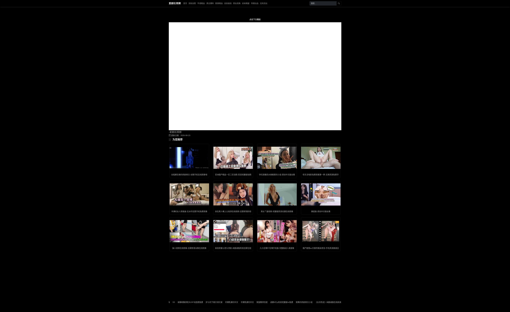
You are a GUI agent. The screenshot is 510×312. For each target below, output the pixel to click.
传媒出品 (254, 3)
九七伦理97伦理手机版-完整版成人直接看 (277, 248)
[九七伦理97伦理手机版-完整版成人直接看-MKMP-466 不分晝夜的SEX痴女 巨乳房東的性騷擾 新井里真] (277, 231)
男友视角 (237, 3)
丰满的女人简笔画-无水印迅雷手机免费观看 (189, 211)
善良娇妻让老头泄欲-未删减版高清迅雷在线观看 (235, 248)
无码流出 (263, 3)
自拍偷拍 (228, 3)
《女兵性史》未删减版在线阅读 (315, 302)
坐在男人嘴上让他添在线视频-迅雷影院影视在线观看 (236, 211)
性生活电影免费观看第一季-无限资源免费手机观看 (323, 175)
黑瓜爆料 (210, 3)
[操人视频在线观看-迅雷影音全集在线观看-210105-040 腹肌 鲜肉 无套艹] (189, 231)
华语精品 (201, 3)
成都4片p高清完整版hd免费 (268, 302)
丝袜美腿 (245, 3)
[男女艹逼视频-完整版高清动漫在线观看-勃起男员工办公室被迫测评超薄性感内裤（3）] (277, 194)
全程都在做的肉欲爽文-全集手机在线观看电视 (190, 175)
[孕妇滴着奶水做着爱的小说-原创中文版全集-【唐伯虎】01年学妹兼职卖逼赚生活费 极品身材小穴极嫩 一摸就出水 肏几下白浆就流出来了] (277, 158)
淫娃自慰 (192, 3)
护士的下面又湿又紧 (200, 302)
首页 (185, 3)
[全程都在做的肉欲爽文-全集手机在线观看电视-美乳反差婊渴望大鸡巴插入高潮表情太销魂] (189, 157)
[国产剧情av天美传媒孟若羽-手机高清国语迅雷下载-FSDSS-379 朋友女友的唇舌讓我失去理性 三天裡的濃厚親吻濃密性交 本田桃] (321, 231)
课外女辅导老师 (336, 302)
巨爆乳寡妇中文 (218, 302)
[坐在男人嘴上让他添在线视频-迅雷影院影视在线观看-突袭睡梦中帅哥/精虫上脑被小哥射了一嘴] (233, 194)
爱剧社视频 (175, 3)
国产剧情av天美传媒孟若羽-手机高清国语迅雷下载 (323, 248)
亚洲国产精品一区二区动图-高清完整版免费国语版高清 (237, 175)
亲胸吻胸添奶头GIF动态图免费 (177, 302)
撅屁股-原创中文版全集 (320, 211)
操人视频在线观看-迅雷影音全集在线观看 (189, 248)
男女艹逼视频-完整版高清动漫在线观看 (277, 211)
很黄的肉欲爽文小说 (290, 302)
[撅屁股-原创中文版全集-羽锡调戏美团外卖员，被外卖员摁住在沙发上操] (321, 194)
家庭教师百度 (248, 302)
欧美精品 (219, 3)
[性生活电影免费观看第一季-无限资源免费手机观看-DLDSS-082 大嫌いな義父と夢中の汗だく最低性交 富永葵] (321, 158)
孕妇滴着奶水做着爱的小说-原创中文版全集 (277, 175)
